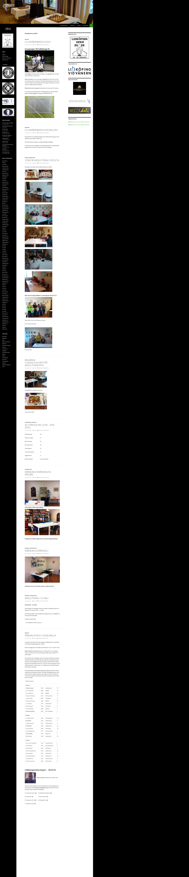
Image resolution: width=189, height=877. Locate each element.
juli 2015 (4, 304)
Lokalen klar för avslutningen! (36, 364)
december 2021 (5, 196)
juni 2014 (4, 325)
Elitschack (4, 343)
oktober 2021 (5, 199)
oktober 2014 (5, 320)
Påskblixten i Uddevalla (40, 635)
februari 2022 (5, 192)
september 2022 (5, 189)
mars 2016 (4, 290)
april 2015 (4, 309)
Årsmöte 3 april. (5, 141)
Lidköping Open (5, 138)
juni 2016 (4, 286)
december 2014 (5, 316)
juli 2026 (4, 162)
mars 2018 (4, 252)
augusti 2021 (4, 201)
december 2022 (5, 187)
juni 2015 (4, 306)
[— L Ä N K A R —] (8, 73)
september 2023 (5, 183)
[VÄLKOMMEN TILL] (79, 70)
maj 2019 (4, 228)
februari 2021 (5, 205)
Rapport (3, 354)
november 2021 (5, 198)
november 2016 (5, 277)
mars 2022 (4, 191)
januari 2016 (4, 293)
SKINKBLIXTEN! (5, 132)
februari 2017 (5, 272)
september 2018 (5, 242)
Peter (35, 44)
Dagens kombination (6, 341)
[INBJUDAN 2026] (79, 48)
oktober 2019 (5, 222)
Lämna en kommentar (43, 44)
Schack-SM (4, 359)
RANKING (79, 25)
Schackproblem (5, 361)
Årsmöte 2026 (5, 129)
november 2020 (5, 208)
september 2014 (5, 321)
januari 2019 (4, 235)
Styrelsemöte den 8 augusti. (7, 126)
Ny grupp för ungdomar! (7, 135)
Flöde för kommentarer (6, 58)
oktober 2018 (5, 240)
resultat (27, 39)
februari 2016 (5, 291)
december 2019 (5, 219)
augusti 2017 (4, 265)
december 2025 (5, 166)
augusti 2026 (4, 160)
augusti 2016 (4, 283)
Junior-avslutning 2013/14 (42, 160)
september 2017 (5, 263)
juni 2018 (4, 247)
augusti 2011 (4, 329)
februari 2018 (5, 254)
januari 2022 (4, 194)
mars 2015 (4, 311)
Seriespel (72, 25)
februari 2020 (5, 215)
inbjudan (27, 127)
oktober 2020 (5, 210)
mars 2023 (4, 185)
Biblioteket (4, 338)
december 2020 (5, 206)
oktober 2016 (5, 279)
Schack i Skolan (5, 357)
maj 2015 (4, 307)
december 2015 (5, 295)
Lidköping (4, 350)
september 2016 (5, 281)
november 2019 (5, 221)
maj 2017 (4, 267)
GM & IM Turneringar (6, 345)
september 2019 (5, 224)
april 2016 (4, 288)
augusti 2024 (4, 176)
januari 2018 (4, 256)
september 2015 (5, 300)
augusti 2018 (4, 244)
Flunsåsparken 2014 (38, 41)
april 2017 (4, 268)
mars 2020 (4, 214)
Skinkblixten (4, 149)
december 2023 (5, 182)
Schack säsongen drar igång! (7, 122)
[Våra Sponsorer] (79, 88)
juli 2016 (4, 284)
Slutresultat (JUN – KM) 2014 (39, 426)
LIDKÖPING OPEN (6, 352)
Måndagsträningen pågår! (38, 473)
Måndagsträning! (37, 550)
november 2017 (5, 260)
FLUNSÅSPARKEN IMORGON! (41, 129)
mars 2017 (4, 270)
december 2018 (5, 237)
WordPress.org (5, 59)
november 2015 (5, 297)
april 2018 (4, 251)
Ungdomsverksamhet (6, 364)
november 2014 (5, 318)
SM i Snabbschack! (5, 152)
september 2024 (5, 175)
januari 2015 (4, 314)
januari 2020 (4, 217)
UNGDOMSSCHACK (63, 25)
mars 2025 (4, 171)
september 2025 (5, 169)
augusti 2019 (4, 226)
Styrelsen (4, 363)
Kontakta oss (86, 25)
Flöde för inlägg (5, 56)
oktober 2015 (5, 298)
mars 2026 (4, 164)
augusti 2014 (4, 323)
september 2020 (5, 212)
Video (3, 366)
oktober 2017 (5, 261)
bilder (26, 157)
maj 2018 (4, 249)
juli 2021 (4, 203)
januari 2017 (4, 274)
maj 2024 (4, 178)
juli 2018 (4, 245)
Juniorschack (31, 157)
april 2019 (4, 229)
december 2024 (5, 173)
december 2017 (5, 258)
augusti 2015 (4, 302)
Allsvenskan (4, 336)
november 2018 (5, 238)
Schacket (54, 136)
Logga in (3, 54)
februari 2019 (5, 233)
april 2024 (4, 180)
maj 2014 (4, 327)
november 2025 (5, 168)
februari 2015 (5, 313)
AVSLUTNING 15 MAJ (36, 598)
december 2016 (5, 275)
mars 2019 (4, 231)
